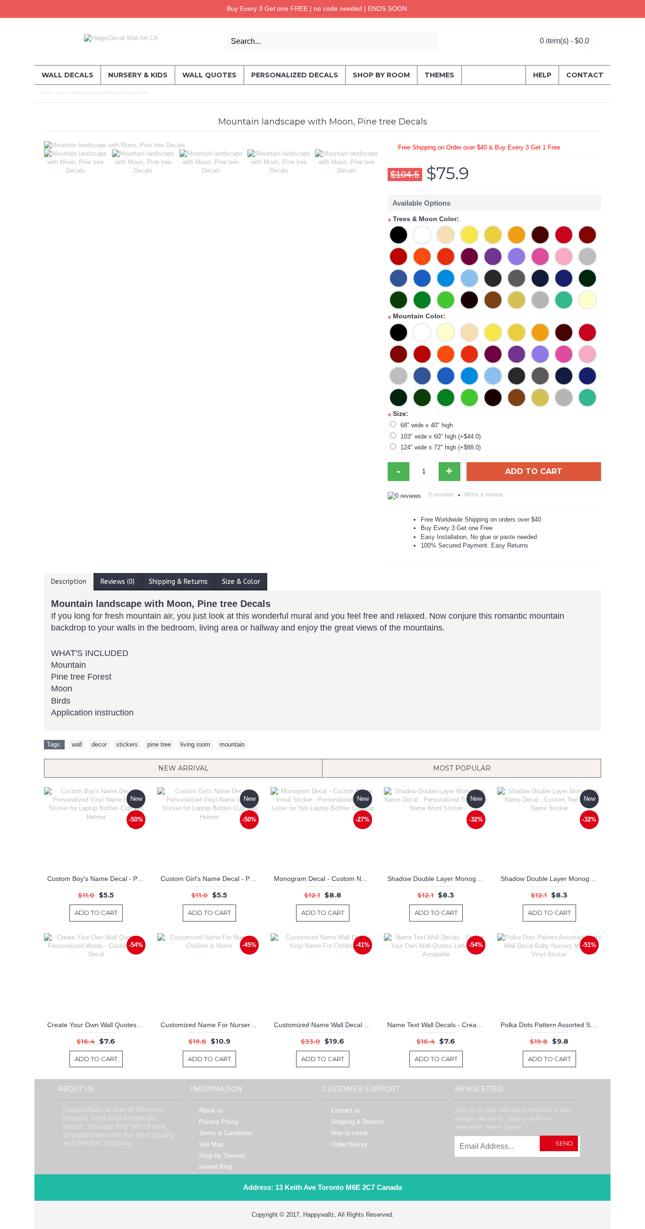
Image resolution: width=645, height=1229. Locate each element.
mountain (232, 744)
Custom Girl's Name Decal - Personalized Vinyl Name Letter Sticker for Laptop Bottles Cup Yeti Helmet (211, 878)
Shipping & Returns (178, 582)
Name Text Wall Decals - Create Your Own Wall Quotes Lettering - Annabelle (437, 1025)
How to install (349, 1133)
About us (211, 1110)
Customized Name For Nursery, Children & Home (211, 1025)
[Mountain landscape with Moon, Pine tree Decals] (211, 145)
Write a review (483, 494)
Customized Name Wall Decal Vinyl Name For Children (324, 1025)
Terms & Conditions (226, 1133)
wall (77, 744)
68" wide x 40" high (426, 425)
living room (195, 744)
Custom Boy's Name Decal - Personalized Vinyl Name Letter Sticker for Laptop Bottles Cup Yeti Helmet (97, 878)
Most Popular (462, 768)
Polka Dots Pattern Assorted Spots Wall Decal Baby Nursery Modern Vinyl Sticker (551, 1025)
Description (68, 582)
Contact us (346, 1110)
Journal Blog (215, 1166)
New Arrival (183, 768)
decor (99, 744)
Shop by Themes (222, 1155)
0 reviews (441, 494)
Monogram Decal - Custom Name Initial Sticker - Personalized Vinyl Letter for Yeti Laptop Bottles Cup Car (324, 878)
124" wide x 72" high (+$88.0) (440, 447)
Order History (349, 1144)
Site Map (211, 1144)
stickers (127, 744)
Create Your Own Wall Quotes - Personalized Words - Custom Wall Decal (97, 1025)
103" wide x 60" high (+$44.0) (440, 436)
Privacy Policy (218, 1121)
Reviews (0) (118, 582)
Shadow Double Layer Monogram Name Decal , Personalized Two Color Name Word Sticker (437, 878)
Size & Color (241, 582)
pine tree (159, 744)
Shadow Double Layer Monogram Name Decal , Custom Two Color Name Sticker (551, 878)
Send (564, 1143)
